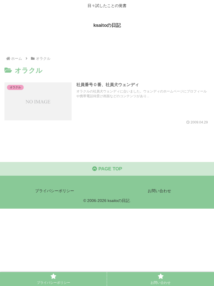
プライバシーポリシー (54, 191)
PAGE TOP (109, 168)
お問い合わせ (159, 191)
